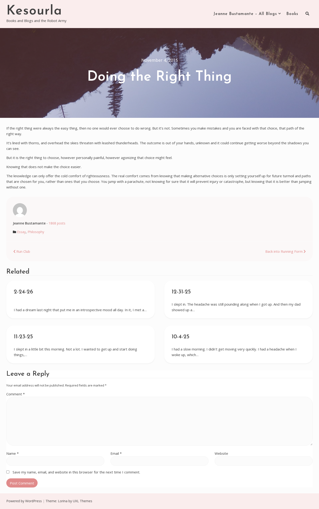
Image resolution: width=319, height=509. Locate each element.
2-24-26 (23, 292)
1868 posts (57, 223)
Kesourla (34, 11)
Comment (15, 394)
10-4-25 (180, 337)
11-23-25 (23, 337)
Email (116, 453)
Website (221, 453)
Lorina (62, 501)
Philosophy (36, 232)
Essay (21, 232)
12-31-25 (181, 292)
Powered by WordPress (24, 501)
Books (292, 14)
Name (12, 453)
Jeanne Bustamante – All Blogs (245, 14)
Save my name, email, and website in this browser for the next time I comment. (76, 472)
